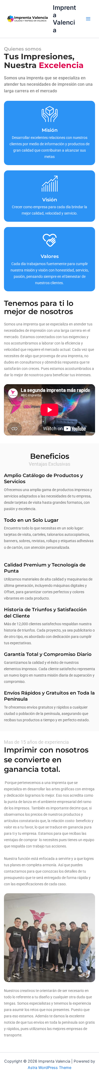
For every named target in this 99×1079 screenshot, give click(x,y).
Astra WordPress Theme (49, 1067)
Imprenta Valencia (64, 19)
